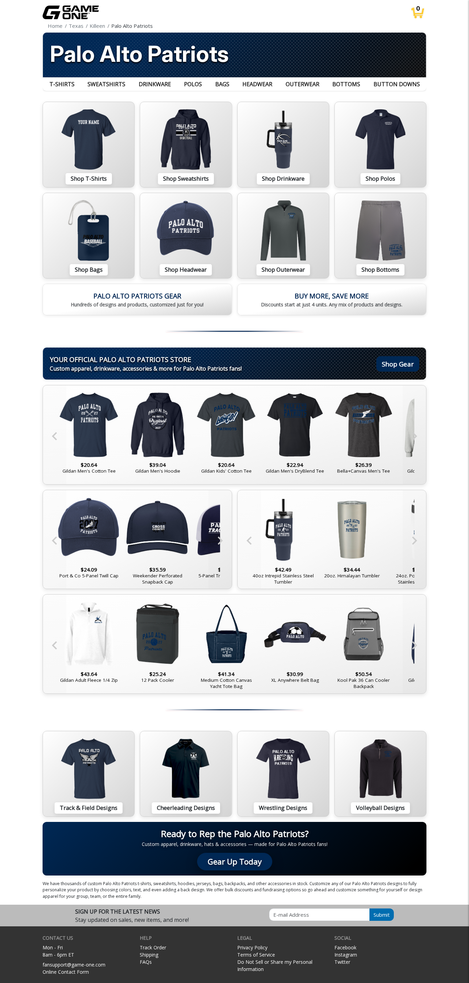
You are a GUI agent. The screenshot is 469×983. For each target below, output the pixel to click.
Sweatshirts (106, 84)
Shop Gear (398, 364)
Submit (382, 914)
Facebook (345, 947)
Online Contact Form (66, 972)
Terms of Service (256, 954)
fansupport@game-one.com (74, 964)
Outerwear (302, 84)
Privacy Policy (252, 947)
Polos (193, 84)
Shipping (149, 954)
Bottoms (346, 84)
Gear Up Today (235, 861)
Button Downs (397, 84)
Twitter (342, 962)
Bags (222, 84)
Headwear (257, 84)
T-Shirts (62, 84)
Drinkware (155, 84)
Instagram (345, 954)
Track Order (153, 947)
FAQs (146, 962)
